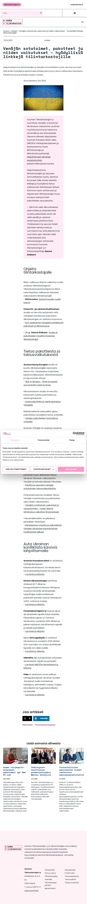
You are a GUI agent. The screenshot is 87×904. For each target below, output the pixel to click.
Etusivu (6, 31)
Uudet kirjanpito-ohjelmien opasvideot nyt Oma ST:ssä (14, 771)
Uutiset (14, 31)
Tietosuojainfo (70, 879)
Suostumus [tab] (15, 440)
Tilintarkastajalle (45, 724)
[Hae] (41, 13)
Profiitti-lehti (70, 873)
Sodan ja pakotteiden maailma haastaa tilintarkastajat (41, 336)
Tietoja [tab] (72, 440)
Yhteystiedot (50, 870)
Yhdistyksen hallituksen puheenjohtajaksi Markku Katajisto (41, 771)
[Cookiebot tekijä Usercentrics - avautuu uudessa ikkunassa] (74, 433)
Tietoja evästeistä (72, 882)
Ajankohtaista (50, 888)
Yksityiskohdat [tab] (43, 440)
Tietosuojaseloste (72, 876)
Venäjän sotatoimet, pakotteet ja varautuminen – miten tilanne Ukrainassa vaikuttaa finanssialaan (41, 508)
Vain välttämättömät (16, 469)
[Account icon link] (74, 13)
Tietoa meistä (50, 873)
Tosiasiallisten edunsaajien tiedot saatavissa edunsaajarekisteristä (72, 771)
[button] (11, 4)
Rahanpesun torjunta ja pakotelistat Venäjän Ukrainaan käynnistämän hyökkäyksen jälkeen (43, 528)
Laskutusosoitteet (31, 891)
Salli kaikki (71, 469)
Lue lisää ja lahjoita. (35, 574)
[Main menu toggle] (82, 22)
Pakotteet (27, 724)
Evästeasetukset (42, 469)
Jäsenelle (48, 879)
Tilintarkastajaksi (51, 876)
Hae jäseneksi (70, 870)
